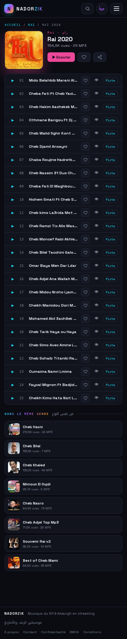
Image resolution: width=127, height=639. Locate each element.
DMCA (74, 632)
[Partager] (99, 57)
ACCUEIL (13, 24)
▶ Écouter (61, 57)
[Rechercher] (87, 8)
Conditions (92, 632)
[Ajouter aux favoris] (84, 57)
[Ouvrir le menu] (116, 8)
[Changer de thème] (102, 8)
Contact (30, 632)
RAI (31, 24)
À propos (11, 632)
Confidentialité (53, 632)
